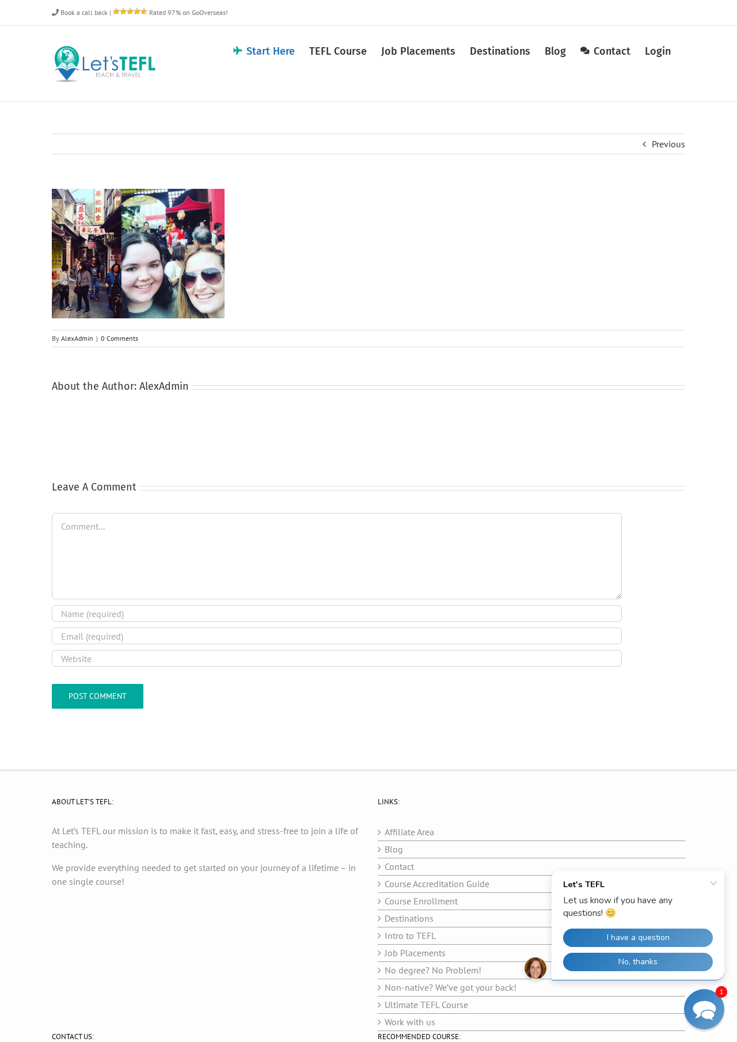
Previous (668, 144)
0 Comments (119, 338)
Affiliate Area (409, 832)
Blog (394, 849)
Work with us (410, 1022)
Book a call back (83, 12)
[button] (704, 1009)
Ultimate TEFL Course (426, 1004)
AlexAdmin (77, 338)
